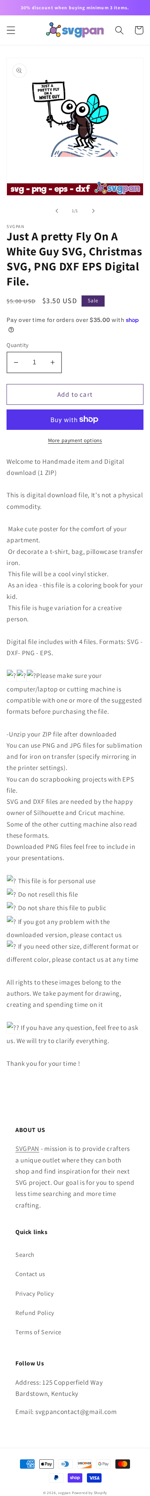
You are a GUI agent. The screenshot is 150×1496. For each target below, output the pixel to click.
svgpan (64, 1492)
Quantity (18, 345)
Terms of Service (38, 1332)
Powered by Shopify (89, 1492)
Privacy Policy (34, 1294)
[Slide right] (93, 210)
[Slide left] (56, 210)
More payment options (75, 440)
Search (25, 1255)
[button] (11, 30)
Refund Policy (34, 1313)
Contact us (30, 1274)
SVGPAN (27, 1148)
